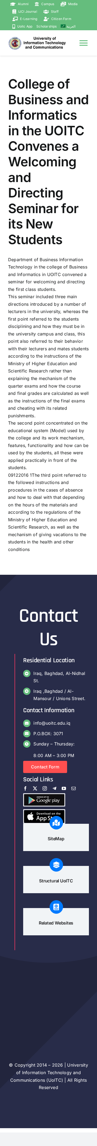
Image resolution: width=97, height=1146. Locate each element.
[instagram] (45, 788)
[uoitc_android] (44, 796)
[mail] (73, 788)
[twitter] (35, 788)
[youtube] (64, 788)
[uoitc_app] (44, 812)
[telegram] (54, 788)
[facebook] (25, 788)
